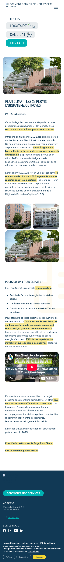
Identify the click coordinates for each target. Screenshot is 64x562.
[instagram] (9, 531)
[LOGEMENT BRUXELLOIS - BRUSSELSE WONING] (30, 7)
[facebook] (4, 531)
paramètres (33, 551)
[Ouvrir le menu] (56, 7)
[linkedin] (21, 531)
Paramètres (23, 557)
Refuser (9, 557)
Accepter (39, 557)
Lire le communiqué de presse (21, 450)
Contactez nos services (23, 493)
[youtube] (16, 531)
